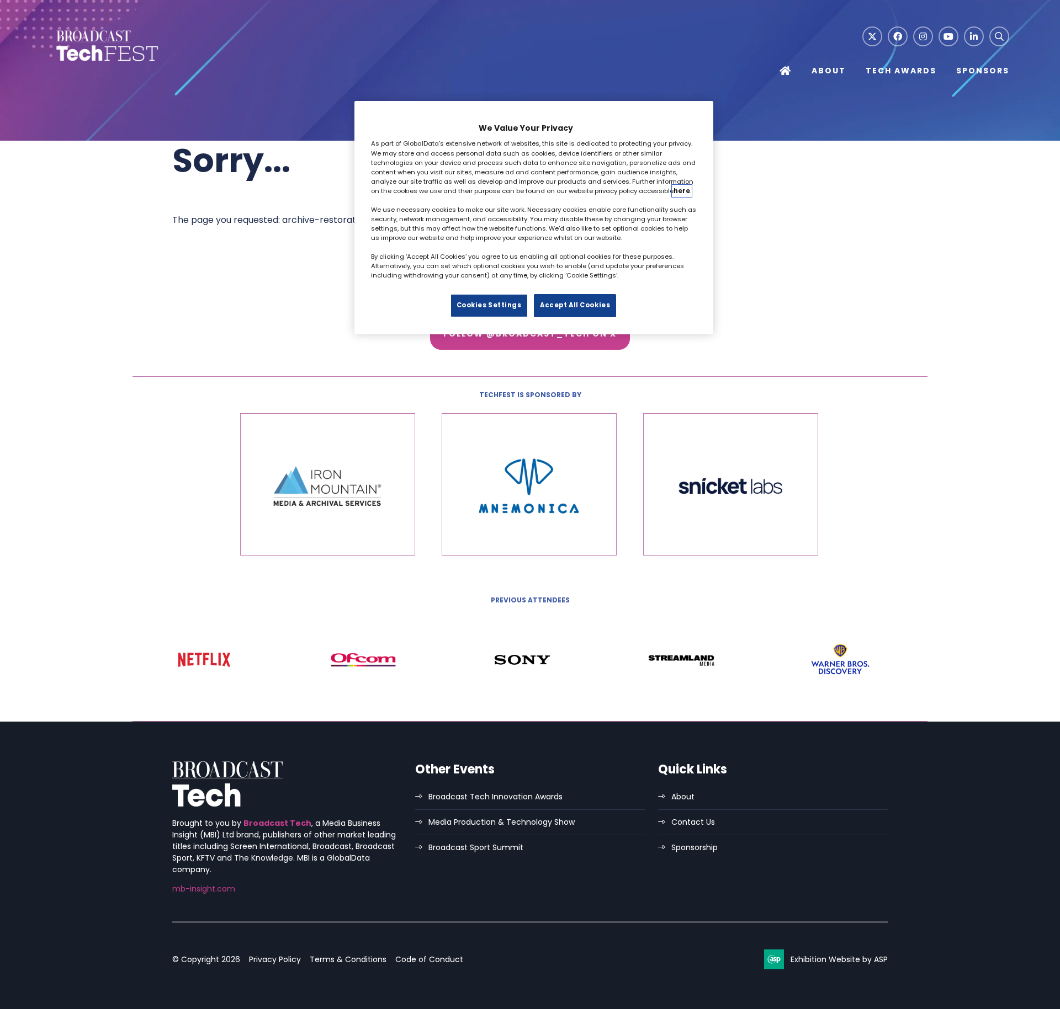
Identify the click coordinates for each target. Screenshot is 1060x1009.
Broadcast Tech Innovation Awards (495, 796)
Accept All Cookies (575, 305)
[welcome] (106, 62)
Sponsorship (694, 847)
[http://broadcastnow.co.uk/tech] (227, 803)
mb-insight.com (203, 888)
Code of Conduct (429, 959)
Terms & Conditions (348, 959)
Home (786, 72)
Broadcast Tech (277, 823)
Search (999, 36)
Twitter (872, 36)
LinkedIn (974, 36)
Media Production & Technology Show (501, 822)
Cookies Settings (489, 305)
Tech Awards (901, 70)
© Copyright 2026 (206, 959)
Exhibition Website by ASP (839, 959)
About (829, 70)
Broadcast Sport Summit (475, 847)
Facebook (898, 36)
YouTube (948, 36)
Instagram (923, 36)
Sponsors (982, 70)
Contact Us (693, 822)
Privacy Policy (275, 959)
